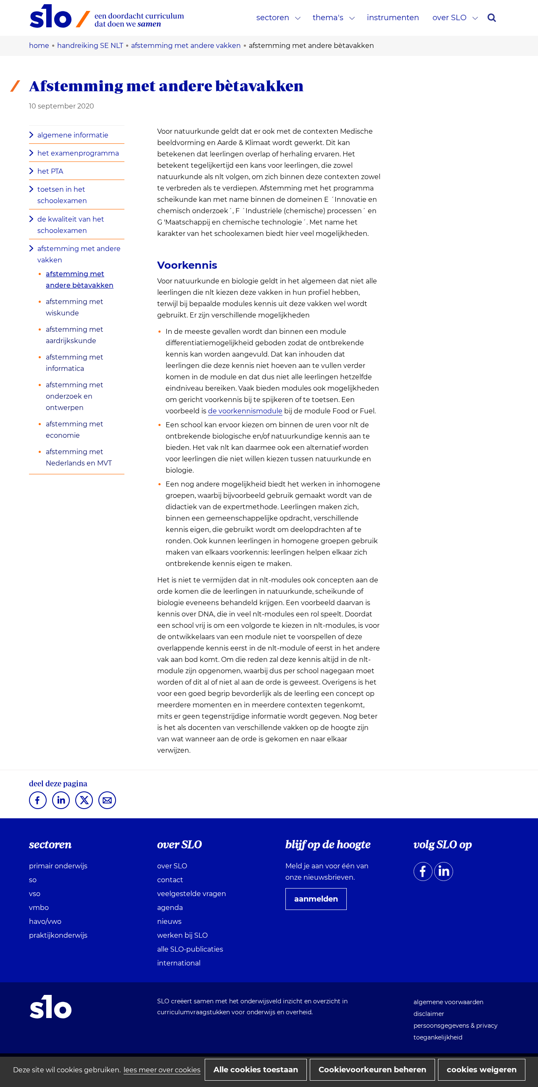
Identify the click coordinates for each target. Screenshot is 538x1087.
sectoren (272, 17)
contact (170, 880)
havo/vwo (45, 922)
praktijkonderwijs (58, 935)
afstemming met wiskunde (74, 307)
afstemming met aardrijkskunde (74, 335)
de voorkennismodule (245, 411)
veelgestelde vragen (191, 894)
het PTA (50, 171)
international (178, 963)
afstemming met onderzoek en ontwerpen (74, 396)
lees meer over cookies (162, 1070)
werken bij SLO (182, 935)
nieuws (169, 922)
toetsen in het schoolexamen (62, 195)
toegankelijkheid (438, 1037)
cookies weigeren (482, 1069)
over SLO (450, 17)
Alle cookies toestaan (256, 1069)
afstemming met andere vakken (79, 254)
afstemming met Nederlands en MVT (79, 457)
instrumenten (393, 17)
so (33, 880)
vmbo (39, 908)
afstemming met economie (74, 429)
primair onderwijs (58, 866)
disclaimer (429, 1014)
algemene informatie (72, 135)
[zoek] (492, 17)
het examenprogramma (78, 153)
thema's (328, 17)
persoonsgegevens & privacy (456, 1025)
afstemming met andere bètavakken (79, 279)
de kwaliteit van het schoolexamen (70, 225)
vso (34, 894)
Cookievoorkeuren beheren (372, 1069)
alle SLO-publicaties (190, 949)
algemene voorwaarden (448, 1002)
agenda (170, 908)
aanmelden (319, 902)
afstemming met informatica (74, 363)
